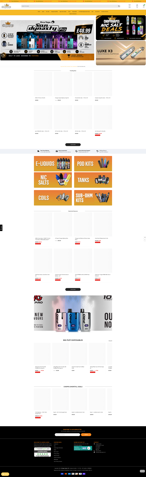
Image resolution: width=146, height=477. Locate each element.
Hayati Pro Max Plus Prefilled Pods (78, 367)
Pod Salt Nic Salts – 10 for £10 (81, 97)
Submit (86, 434)
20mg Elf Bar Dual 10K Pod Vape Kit (97, 367)
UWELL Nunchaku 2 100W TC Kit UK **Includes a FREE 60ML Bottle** (42, 239)
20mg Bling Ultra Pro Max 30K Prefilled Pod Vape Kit (59, 367)
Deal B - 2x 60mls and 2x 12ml (78, 412)
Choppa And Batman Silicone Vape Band (82, 239)
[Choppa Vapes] (53, 163)
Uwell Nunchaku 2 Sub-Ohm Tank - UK (42, 275)
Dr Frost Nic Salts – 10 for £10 (61, 131)
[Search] (70, 6)
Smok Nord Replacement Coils (101, 238)
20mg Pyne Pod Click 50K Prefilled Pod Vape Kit (40, 367)
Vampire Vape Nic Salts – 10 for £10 (102, 97)
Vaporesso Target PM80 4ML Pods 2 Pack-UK (102, 275)
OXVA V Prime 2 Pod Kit (40, 97)
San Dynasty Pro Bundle (100, 131)
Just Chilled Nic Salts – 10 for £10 (42, 131)
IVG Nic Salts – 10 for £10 (80, 131)
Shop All (110, 340)
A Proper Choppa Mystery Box (61, 238)
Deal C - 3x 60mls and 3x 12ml (96, 412)
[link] (43, 151)
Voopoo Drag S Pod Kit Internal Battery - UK (61, 275)
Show (1, 228)
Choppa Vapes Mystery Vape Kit (62, 97)
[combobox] (69, 6)
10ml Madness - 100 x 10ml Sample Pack (41, 413)
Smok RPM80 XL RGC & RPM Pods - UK (82, 275)
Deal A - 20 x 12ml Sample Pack (60, 412)
